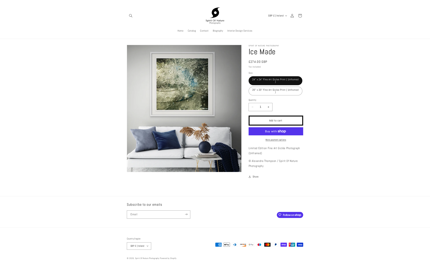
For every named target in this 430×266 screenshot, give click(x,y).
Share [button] (256, 176)
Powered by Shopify (168, 258)
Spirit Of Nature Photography (147, 258)
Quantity (252, 100)
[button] (131, 15)
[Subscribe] (186, 214)
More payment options (276, 139)
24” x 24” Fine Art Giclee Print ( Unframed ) (275, 80)
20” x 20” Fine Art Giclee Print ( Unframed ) (275, 91)
